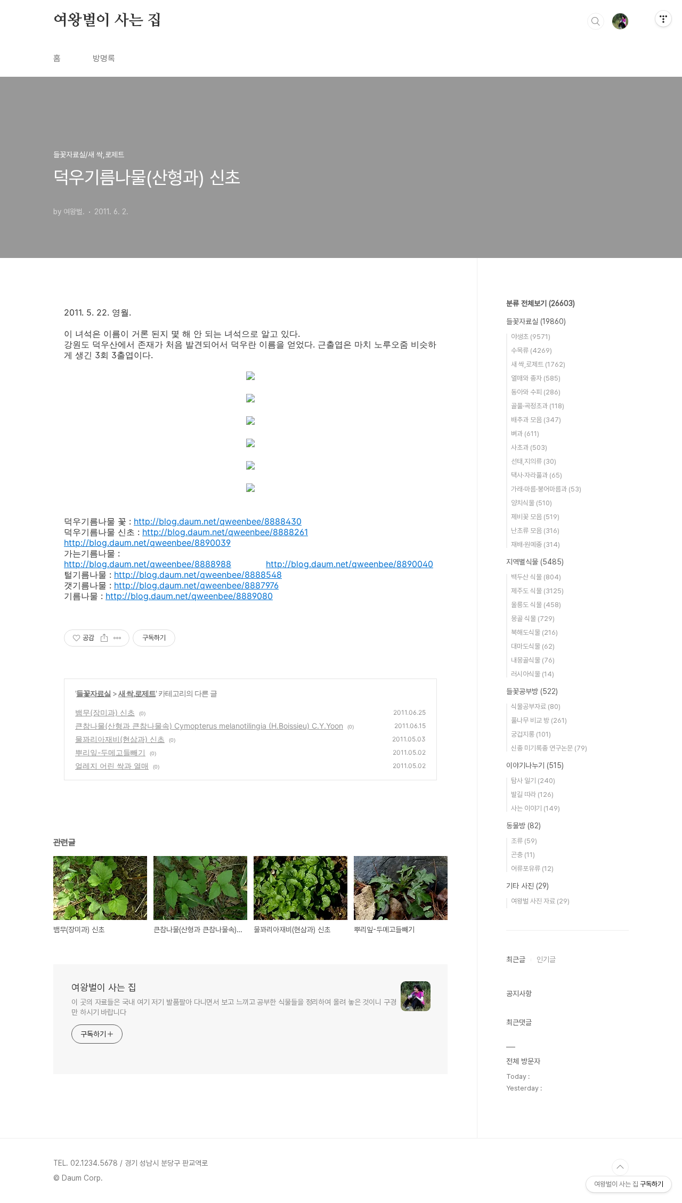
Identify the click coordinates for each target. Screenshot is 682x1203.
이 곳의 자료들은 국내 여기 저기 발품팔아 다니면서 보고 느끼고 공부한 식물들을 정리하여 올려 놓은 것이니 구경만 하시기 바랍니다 (233, 1007)
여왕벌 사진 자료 (540, 901)
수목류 (531, 350)
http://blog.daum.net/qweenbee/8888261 (225, 532)
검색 (596, 21)
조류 (524, 841)
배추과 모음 (536, 420)
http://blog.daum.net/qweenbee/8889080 (189, 596)
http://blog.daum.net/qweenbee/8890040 (349, 564)
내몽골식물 (533, 660)
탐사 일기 (533, 781)
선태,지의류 (533, 461)
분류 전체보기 (540, 303)
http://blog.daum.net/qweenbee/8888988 (147, 564)
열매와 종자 (536, 378)
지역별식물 (535, 562)
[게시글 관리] (117, 638)
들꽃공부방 (532, 691)
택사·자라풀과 (536, 475)
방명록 (104, 58)
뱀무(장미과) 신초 (105, 712)
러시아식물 (532, 674)
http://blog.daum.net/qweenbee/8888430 (218, 521)
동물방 (523, 825)
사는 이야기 (535, 808)
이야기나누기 (535, 765)
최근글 (515, 959)
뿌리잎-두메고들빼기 (110, 752)
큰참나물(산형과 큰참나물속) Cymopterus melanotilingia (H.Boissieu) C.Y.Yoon (209, 725)
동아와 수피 (536, 392)
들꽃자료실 (93, 693)
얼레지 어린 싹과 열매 (112, 765)
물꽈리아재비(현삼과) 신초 (120, 739)
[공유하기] (104, 638)
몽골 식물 (533, 619)
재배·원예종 (535, 544)
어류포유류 (532, 869)
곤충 (523, 855)
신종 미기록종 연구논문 (549, 748)
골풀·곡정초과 (537, 406)
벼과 (525, 434)
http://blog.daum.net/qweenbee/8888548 (198, 574)
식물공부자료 (536, 707)
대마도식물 (533, 646)
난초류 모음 (535, 531)
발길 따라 (532, 794)
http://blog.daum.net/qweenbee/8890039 (147, 542)
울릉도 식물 (536, 605)
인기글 (546, 959)
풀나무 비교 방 (539, 720)
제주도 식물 (537, 591)
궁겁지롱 (531, 734)
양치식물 (531, 503)
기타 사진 (527, 886)
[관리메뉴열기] (663, 19)
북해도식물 (534, 632)
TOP (620, 1167)
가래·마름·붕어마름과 (546, 489)
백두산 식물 (536, 577)
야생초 (530, 337)
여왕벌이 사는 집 (107, 20)
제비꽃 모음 (535, 517)
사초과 (529, 447)
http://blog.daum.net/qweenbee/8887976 (196, 585)
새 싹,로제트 (137, 693)
